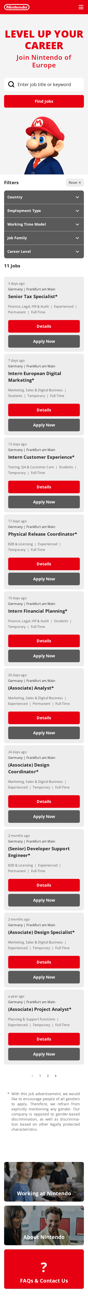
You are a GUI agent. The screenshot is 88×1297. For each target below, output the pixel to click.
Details (44, 326)
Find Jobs (44, 101)
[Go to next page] (55, 1076)
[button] (44, 197)
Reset (73, 182)
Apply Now (44, 341)
